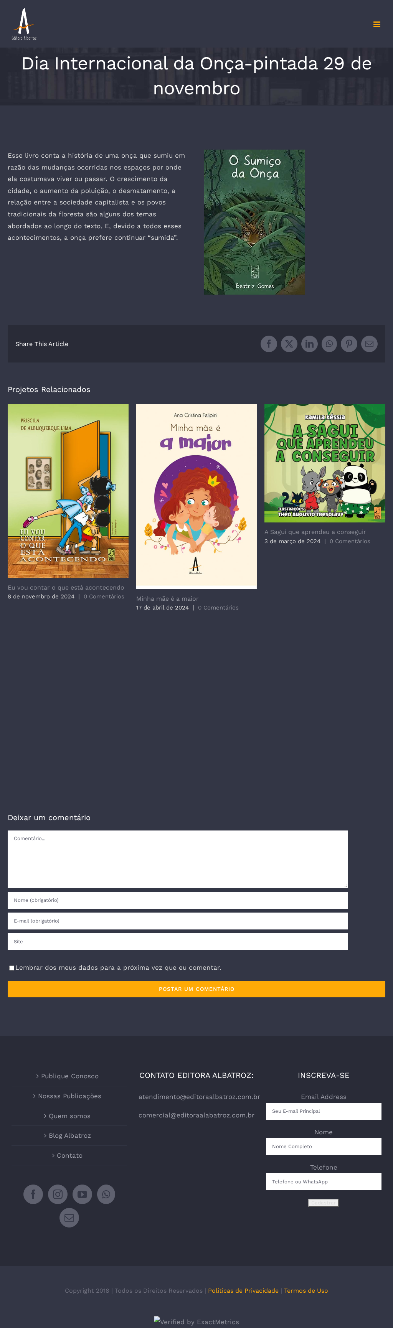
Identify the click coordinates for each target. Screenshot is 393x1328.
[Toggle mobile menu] (377, 24)
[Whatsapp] (106, 1194)
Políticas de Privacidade (243, 1290)
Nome (323, 1132)
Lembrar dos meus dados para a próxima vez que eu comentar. (118, 967)
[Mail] (69, 1217)
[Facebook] (33, 1194)
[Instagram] (58, 1194)
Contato (70, 1155)
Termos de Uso (306, 1290)
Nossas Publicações (69, 1096)
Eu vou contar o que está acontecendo (68, 490)
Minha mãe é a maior (196, 496)
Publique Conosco (70, 1076)
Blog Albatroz (70, 1135)
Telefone (323, 1167)
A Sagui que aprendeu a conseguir (324, 463)
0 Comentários (104, 596)
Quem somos (70, 1116)
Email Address (324, 1097)
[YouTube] (82, 1194)
